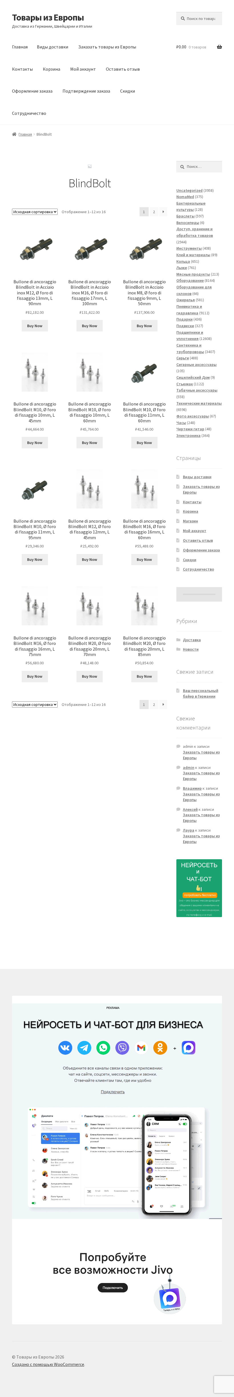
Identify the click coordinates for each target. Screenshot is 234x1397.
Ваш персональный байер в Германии (200, 693)
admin (188, 767)
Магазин (190, 521)
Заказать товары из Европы (107, 47)
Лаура (188, 830)
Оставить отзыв (123, 69)
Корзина (51, 69)
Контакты (22, 69)
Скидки (127, 91)
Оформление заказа (32, 91)
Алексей (190, 809)
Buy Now (34, 325)
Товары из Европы (48, 17)
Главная (20, 47)
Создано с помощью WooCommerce (48, 1364)
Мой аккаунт (83, 69)
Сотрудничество (29, 113)
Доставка (192, 639)
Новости (191, 649)
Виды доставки (52, 47)
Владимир (192, 788)
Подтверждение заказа (86, 91)
